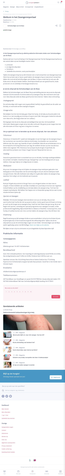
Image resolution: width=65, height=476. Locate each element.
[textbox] (32, 291)
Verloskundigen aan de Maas (18, 49)
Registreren (56, 377)
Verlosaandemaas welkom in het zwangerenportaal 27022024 (17, 14)
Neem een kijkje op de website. (39, 225)
